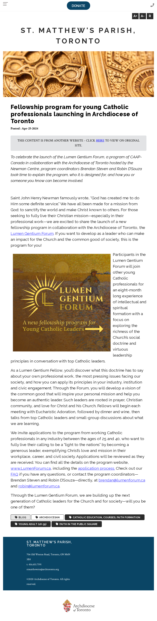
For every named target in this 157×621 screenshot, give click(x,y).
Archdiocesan (49, 517)
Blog (21, 517)
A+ (135, 16)
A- (143, 16)
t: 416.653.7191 (34, 564)
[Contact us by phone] (152, 5)
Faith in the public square (78, 524)
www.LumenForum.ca (31, 468)
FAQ (14, 474)
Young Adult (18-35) (31, 524)
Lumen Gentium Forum (32, 233)
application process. (96, 468)
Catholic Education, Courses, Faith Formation (106, 517)
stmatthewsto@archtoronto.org (43, 569)
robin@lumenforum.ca (38, 486)
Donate (78, 6)
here (100, 140)
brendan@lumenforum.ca (122, 480)
